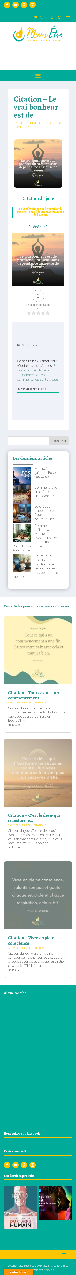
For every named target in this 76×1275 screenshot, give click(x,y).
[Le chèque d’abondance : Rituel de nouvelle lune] (22, 513)
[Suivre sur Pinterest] (24, 5)
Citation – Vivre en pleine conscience (32, 940)
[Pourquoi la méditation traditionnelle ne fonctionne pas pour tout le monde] (22, 563)
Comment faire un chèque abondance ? (45, 491)
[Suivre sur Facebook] (7, 5)
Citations (49, 123)
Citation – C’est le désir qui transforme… (34, 818)
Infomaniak (49, 1270)
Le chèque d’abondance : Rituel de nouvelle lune (44, 512)
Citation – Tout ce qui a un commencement (33, 695)
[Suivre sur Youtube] (15, 5)
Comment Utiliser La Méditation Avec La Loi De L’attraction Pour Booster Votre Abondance (35, 537)
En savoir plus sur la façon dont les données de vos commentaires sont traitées (37, 372)
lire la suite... (15, 724)
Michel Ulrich (29, 123)
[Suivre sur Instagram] (32, 5)
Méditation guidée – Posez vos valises (45, 472)
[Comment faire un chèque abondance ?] (22, 494)
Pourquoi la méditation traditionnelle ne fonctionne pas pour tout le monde (35, 566)
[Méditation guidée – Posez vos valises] (22, 476)
